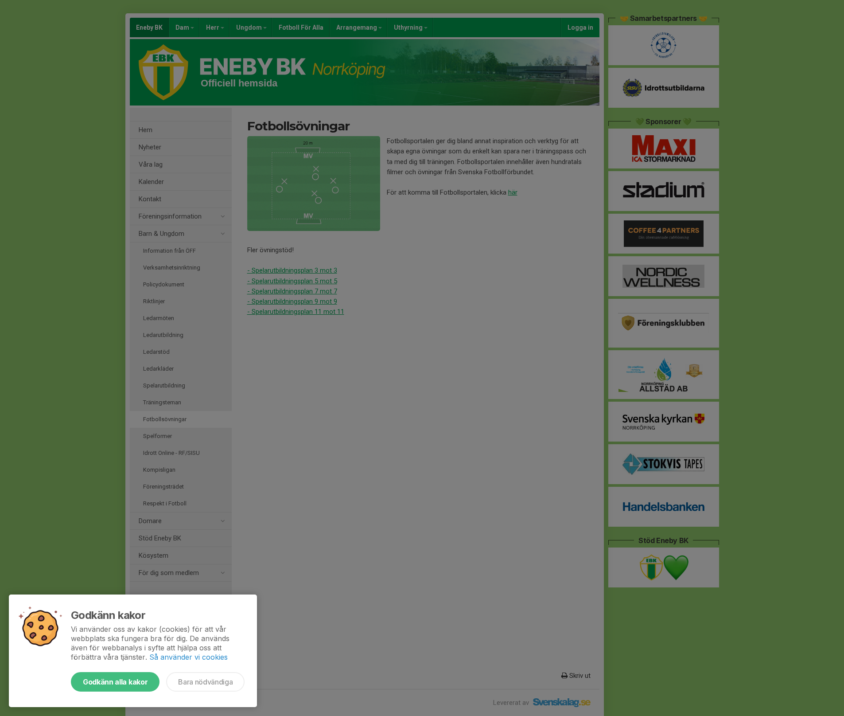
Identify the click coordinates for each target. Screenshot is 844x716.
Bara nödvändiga (205, 681)
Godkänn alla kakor (115, 681)
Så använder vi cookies (188, 657)
